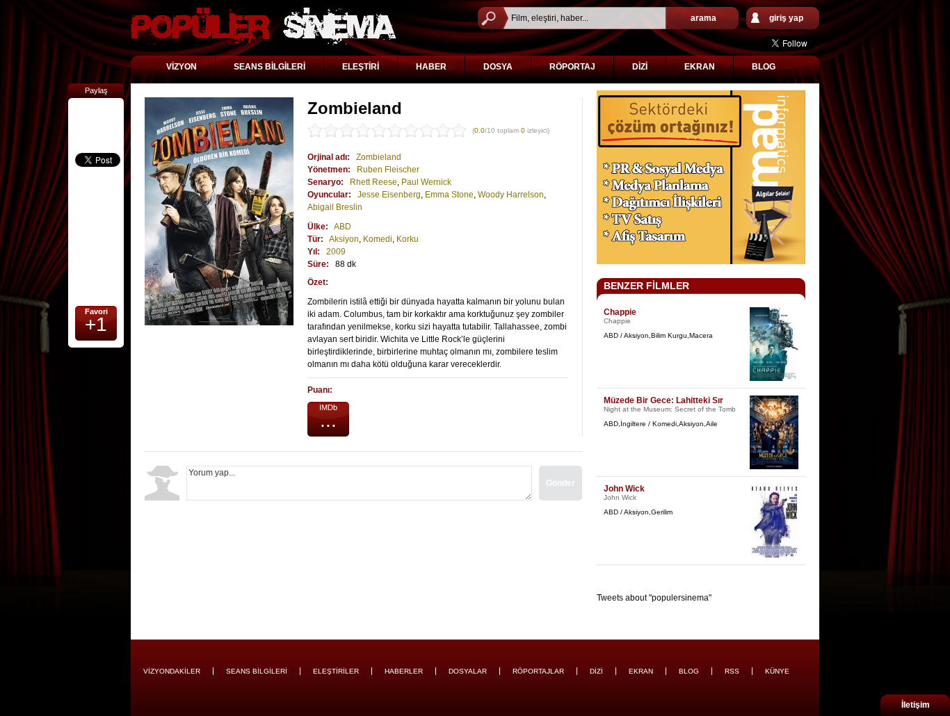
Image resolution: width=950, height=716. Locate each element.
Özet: (317, 282)
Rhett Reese (373, 182)
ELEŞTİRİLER (336, 671)
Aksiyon (344, 239)
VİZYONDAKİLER (171, 671)
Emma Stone (449, 195)
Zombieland (378, 157)
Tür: (315, 239)
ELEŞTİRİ (360, 67)
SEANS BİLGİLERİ (269, 67)
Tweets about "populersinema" (654, 598)
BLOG (763, 67)
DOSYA (498, 67)
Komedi (377, 239)
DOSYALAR (468, 671)
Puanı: (319, 390)
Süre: (318, 264)
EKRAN (699, 67)
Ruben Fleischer (388, 169)
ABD (342, 226)
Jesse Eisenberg (389, 195)
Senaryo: (325, 182)
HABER (431, 67)
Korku (407, 239)
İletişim (915, 705)
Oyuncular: (329, 195)
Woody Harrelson (511, 195)
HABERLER (404, 671)
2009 (336, 252)
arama (703, 18)
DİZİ (639, 67)
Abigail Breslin (334, 207)
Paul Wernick (426, 182)
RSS (732, 671)
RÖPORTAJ (572, 67)
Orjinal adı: (328, 157)
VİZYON (181, 67)
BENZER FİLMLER (646, 285)
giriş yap (786, 18)
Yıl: (313, 252)
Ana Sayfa (263, 26)
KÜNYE (777, 671)
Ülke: (317, 226)
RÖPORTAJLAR (538, 671)
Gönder (560, 483)
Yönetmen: (329, 169)
